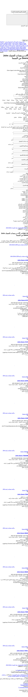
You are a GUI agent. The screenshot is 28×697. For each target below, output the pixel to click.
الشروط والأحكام (24, 674)
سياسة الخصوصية (16, 674)
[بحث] (17, 19)
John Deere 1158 (23, 260)
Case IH (17, 48)
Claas (21, 48)
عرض (26, 226)
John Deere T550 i (22, 650)
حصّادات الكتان (22, 47)
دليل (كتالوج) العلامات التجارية (14, 676)
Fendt (4, 49)
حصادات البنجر (15, 43)
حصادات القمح (8, 44)
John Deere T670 (22, 342)
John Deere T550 (22, 494)
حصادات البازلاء (11, 45)
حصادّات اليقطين (8, 43)
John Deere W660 (22, 533)
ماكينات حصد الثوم (5, 47)
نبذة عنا (26, 670)
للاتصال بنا (18, 670)
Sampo (6, 50)
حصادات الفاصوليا (4, 45)
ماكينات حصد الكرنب (14, 47)
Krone (14, 49)
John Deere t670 (23, 300)
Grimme (7, 49)
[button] (14, 33)
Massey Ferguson (21, 49)
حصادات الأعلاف (22, 43)
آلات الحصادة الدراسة (10, 41)
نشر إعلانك (25, 316)
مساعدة (22, 670)
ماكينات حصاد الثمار (20, 45)
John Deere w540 (22, 380)
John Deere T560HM (21, 455)
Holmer (11, 49)
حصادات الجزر (15, 44)
